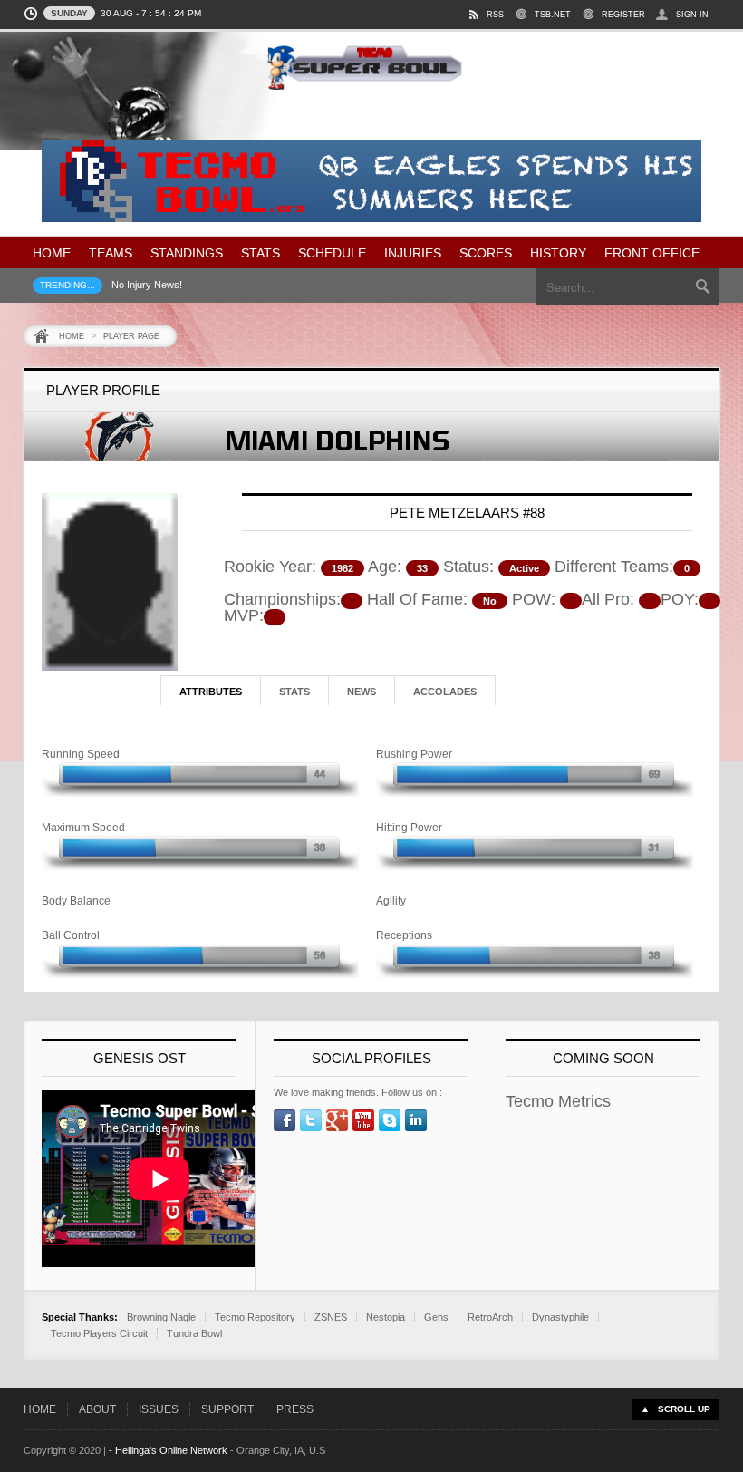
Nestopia (385, 1317)
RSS (495, 14)
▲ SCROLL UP (675, 1409)
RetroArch (490, 1317)
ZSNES (330, 1317)
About (97, 1409)
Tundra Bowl (194, 1333)
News (361, 691)
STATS (260, 253)
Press (295, 1409)
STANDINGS (186, 253)
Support (227, 1409)
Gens (436, 1317)
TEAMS (110, 253)
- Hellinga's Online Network (168, 1450)
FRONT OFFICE (652, 253)
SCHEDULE (332, 253)
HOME (52, 253)
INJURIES (412, 253)
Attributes (210, 691)
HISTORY (558, 253)
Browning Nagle (161, 1317)
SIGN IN (692, 14)
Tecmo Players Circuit (99, 1333)
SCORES (485, 253)
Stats (294, 691)
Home (71, 336)
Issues (159, 1409)
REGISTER (623, 14)
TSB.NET (553, 14)
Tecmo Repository (255, 1317)
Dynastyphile (560, 1317)
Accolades (445, 691)
